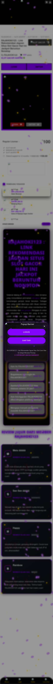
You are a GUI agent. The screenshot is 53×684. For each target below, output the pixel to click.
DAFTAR (26, 340)
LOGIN (26, 332)
